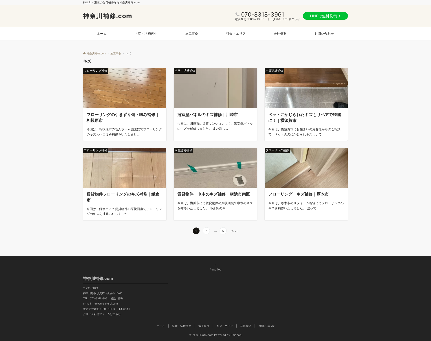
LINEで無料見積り (325, 16)
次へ (233, 231)
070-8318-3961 (262, 14)
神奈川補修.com (107, 16)
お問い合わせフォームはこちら (102, 314)
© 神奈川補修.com (201, 335)
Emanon (236, 335)
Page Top (215, 269)
